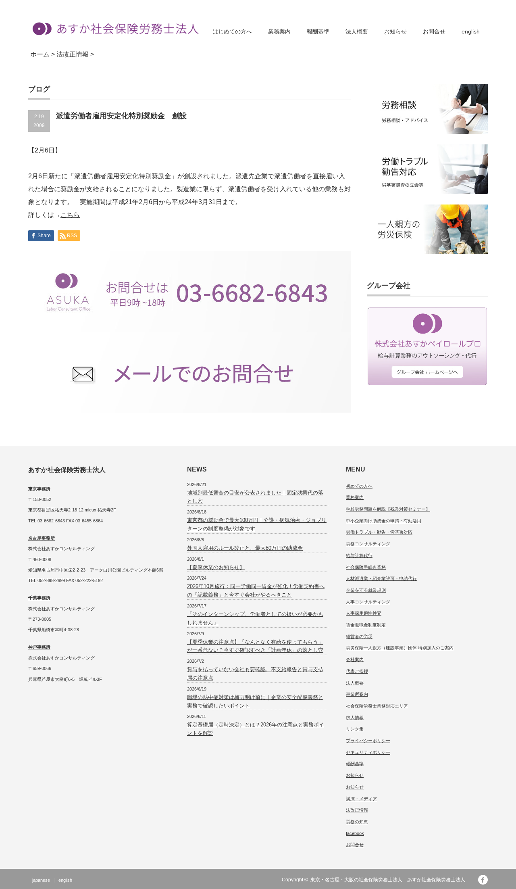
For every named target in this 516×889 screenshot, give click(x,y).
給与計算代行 (359, 555)
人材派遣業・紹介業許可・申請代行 (381, 578)
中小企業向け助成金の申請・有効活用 (383, 520)
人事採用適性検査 (363, 613)
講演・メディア (361, 798)
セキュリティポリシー (368, 752)
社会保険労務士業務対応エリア (377, 705)
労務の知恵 (357, 821)
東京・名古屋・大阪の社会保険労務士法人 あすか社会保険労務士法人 (390, 880)
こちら (70, 214)
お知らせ (395, 31)
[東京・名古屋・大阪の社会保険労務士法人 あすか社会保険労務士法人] (113, 28)
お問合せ (434, 31)
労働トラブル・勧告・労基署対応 (379, 532)
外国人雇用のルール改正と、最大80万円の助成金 (245, 548)
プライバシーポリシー (368, 740)
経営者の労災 (359, 636)
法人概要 (356, 31)
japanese (41, 880)
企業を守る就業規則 (366, 590)
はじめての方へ (232, 31)
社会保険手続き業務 (366, 567)
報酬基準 (318, 31)
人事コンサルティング (368, 601)
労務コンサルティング (368, 543)
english (471, 31)
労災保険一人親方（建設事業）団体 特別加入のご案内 (400, 647)
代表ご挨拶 (357, 671)
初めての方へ (359, 486)
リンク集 (355, 728)
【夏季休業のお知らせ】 (216, 567)
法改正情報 (357, 810)
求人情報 (355, 717)
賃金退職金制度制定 (366, 624)
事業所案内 (357, 694)
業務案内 (279, 31)
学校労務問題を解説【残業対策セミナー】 (388, 509)
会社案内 (355, 659)
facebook (355, 833)
